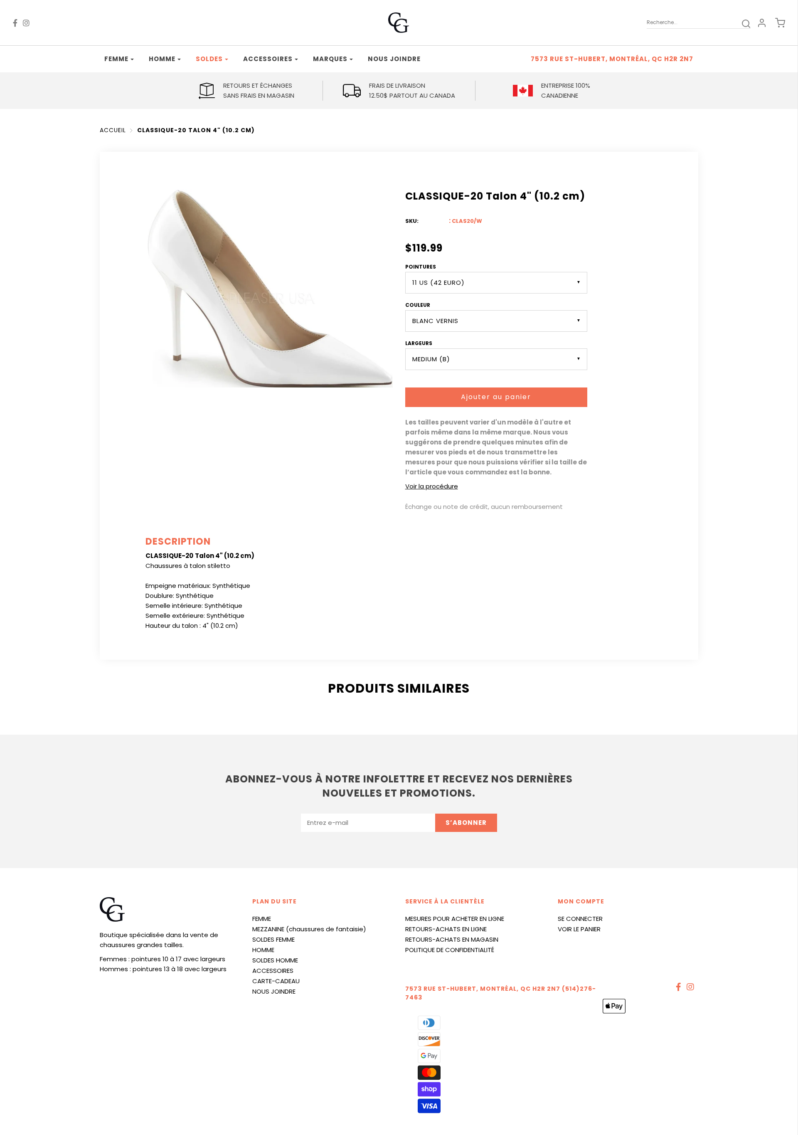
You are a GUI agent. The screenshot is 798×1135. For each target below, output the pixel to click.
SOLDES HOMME (275, 960)
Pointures (420, 266)
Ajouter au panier (496, 397)
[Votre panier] (776, 23)
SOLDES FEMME (273, 939)
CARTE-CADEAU (276, 981)
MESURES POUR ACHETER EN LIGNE (454, 918)
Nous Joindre (394, 58)
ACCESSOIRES (272, 970)
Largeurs (418, 343)
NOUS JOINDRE (274, 991)
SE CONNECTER (580, 918)
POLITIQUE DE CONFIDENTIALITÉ (449, 949)
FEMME (261, 918)
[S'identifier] (762, 23)
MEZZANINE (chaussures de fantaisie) (309, 929)
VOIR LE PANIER (579, 929)
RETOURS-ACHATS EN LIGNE (446, 929)
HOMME (263, 949)
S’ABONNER (466, 822)
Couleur (417, 304)
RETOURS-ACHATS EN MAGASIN (451, 939)
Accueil (113, 130)
